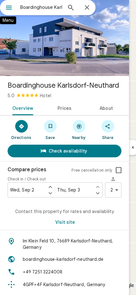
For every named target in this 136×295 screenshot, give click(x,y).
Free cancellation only (91, 170)
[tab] (21, 107)
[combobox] (41, 7)
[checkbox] (118, 170)
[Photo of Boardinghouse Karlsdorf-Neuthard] (64, 38)
